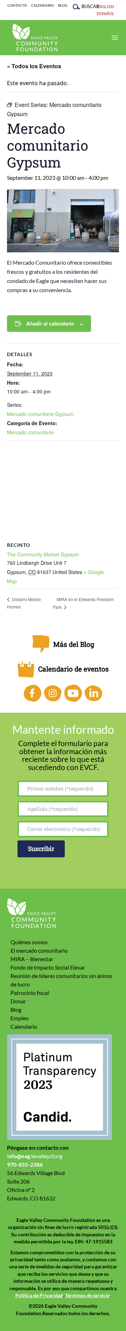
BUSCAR (87, 6)
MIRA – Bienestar (31, 958)
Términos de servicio (87, 1295)
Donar (18, 1001)
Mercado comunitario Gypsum (40, 413)
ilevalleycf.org (34, 1156)
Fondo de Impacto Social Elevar (47, 967)
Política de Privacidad (39, 1295)
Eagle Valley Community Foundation (35, 37)
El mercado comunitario (39, 950)
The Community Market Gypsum (43, 554)
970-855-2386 (25, 1164)
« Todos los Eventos (34, 66)
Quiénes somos (29, 942)
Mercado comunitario (30, 432)
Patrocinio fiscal (29, 992)
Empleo (19, 1018)
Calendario (42, 5)
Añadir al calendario (50, 323)
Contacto (17, 5)
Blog (62, 5)
